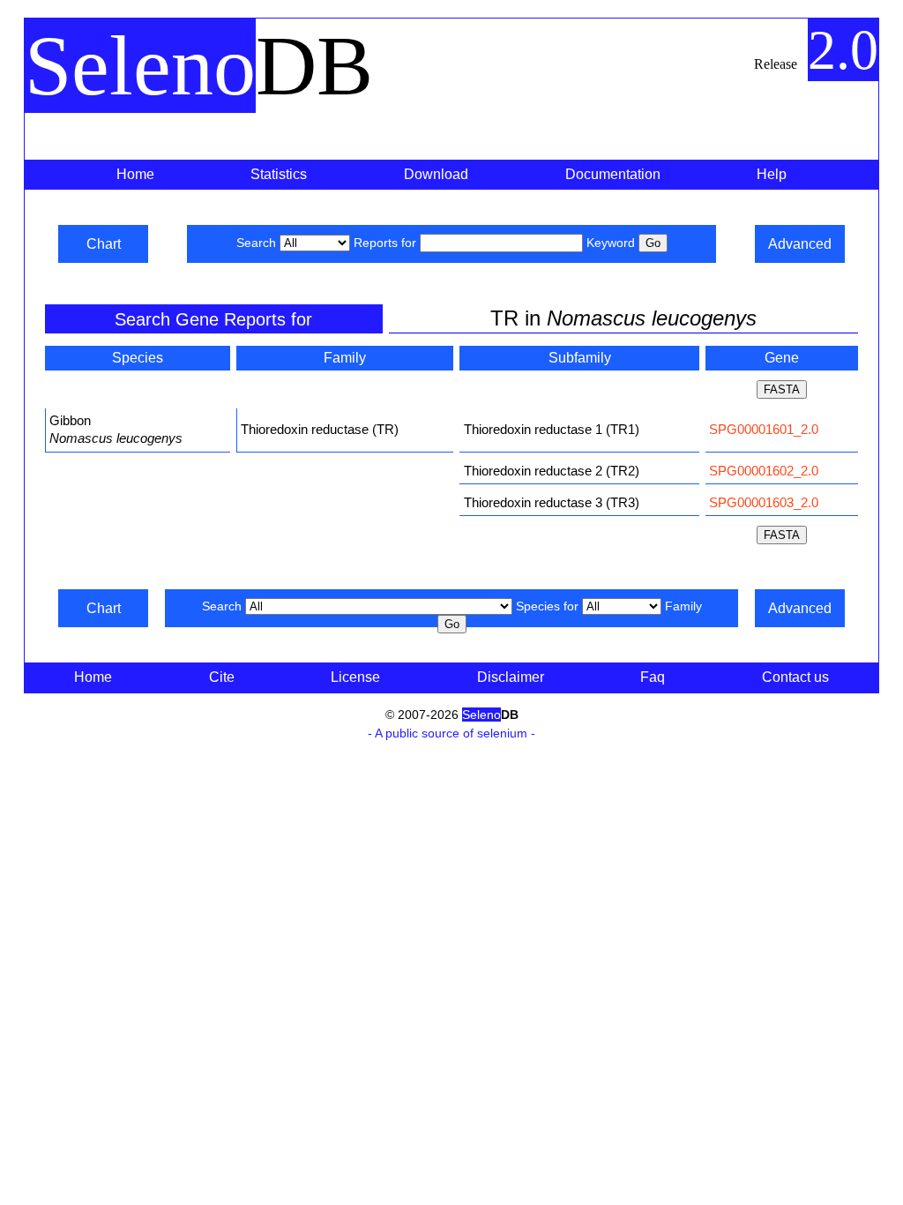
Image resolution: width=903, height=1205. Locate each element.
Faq (652, 677)
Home (135, 174)
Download (436, 174)
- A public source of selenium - (451, 733)
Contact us (795, 677)
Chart (103, 243)
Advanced (800, 243)
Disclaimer (510, 677)
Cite (222, 677)
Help (772, 174)
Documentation (612, 174)
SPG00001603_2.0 (763, 502)
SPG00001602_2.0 (763, 470)
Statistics (278, 174)
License (355, 677)
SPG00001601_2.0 (763, 429)
